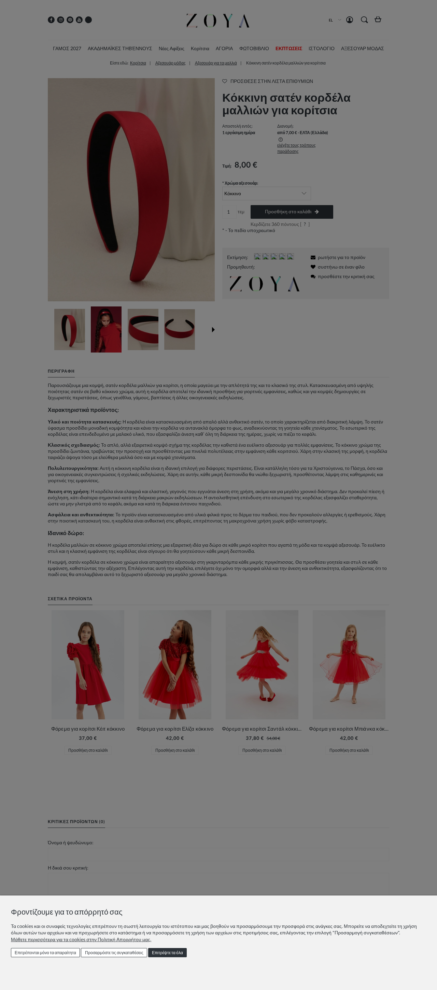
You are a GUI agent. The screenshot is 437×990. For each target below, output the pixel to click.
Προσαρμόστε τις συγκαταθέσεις (114, 952)
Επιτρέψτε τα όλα (167, 952)
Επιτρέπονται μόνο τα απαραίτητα (45, 952)
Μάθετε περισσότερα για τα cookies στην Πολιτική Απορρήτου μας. (81, 939)
